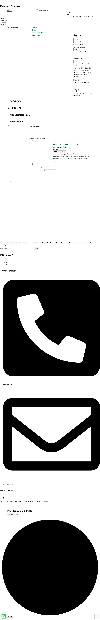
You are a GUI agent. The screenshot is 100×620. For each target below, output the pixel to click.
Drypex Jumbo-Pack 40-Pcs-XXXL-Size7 (66, 144)
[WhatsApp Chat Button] (4, 616)
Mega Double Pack (20, 115)
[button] (79, 11)
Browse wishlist (60, 151)
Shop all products (87, 16)
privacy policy (77, 76)
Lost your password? (80, 47)
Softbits (34, 501)
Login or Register (5, 619)
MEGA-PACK (16, 122)
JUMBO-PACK (17, 108)
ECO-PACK (15, 102)
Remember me (79, 44)
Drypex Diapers (10, 6)
